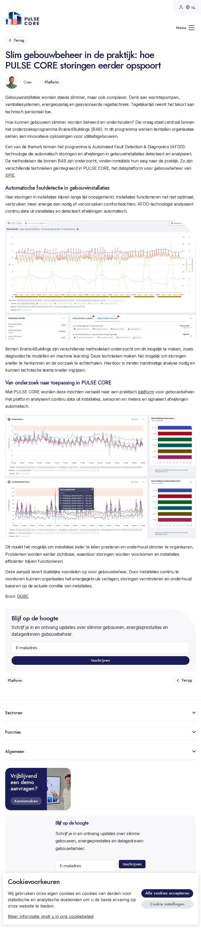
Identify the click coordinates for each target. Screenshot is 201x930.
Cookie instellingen (167, 904)
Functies (13, 732)
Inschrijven (100, 660)
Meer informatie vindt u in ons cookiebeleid (50, 916)
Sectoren (14, 713)
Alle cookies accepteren (167, 893)
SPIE (9, 175)
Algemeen (14, 751)
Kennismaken (26, 801)
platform (146, 391)
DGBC (23, 596)
